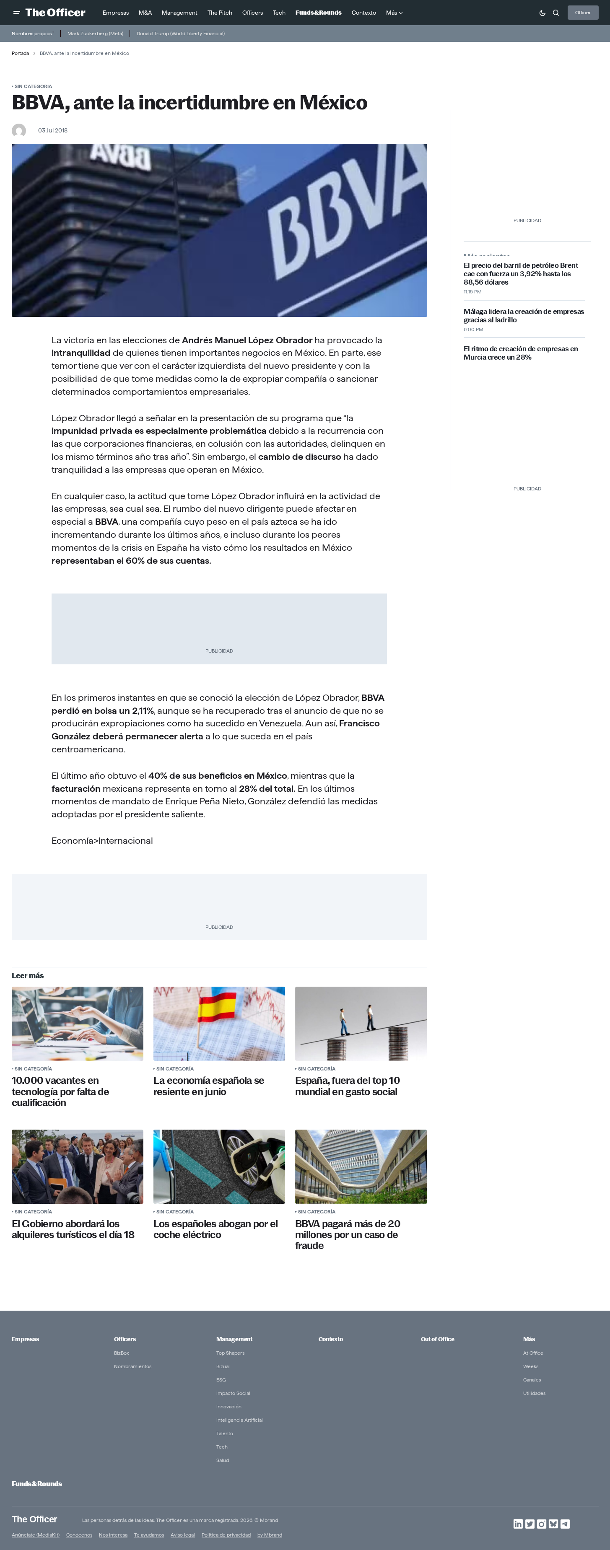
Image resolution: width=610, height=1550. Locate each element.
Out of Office (437, 1339)
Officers (125, 1339)
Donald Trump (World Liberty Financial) (181, 33)
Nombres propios (32, 33)
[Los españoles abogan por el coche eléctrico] (219, 1167)
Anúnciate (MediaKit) (36, 1534)
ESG (221, 1379)
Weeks (530, 1366)
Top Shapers (230, 1353)
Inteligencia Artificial (239, 1420)
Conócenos (79, 1534)
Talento (224, 1433)
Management (234, 1339)
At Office (533, 1353)
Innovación (228, 1406)
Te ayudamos (149, 1534)
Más (529, 1339)
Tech (222, 1446)
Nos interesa (113, 1534)
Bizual (223, 1366)
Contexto (331, 1339)
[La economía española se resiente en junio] (219, 1024)
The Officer (34, 1519)
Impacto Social (233, 1393)
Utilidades (534, 1393)
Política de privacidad (226, 1534)
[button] (17, 13)
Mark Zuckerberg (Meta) (95, 33)
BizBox (121, 1353)
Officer (583, 12)
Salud (222, 1460)
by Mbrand (269, 1534)
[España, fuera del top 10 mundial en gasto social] (361, 1024)
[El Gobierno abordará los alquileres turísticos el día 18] (77, 1167)
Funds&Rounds (37, 1484)
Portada (20, 53)
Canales (532, 1379)
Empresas (25, 1339)
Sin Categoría (33, 86)
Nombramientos (132, 1366)
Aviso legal (183, 1534)
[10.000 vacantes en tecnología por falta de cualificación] (77, 1024)
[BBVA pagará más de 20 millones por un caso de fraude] (361, 1167)
